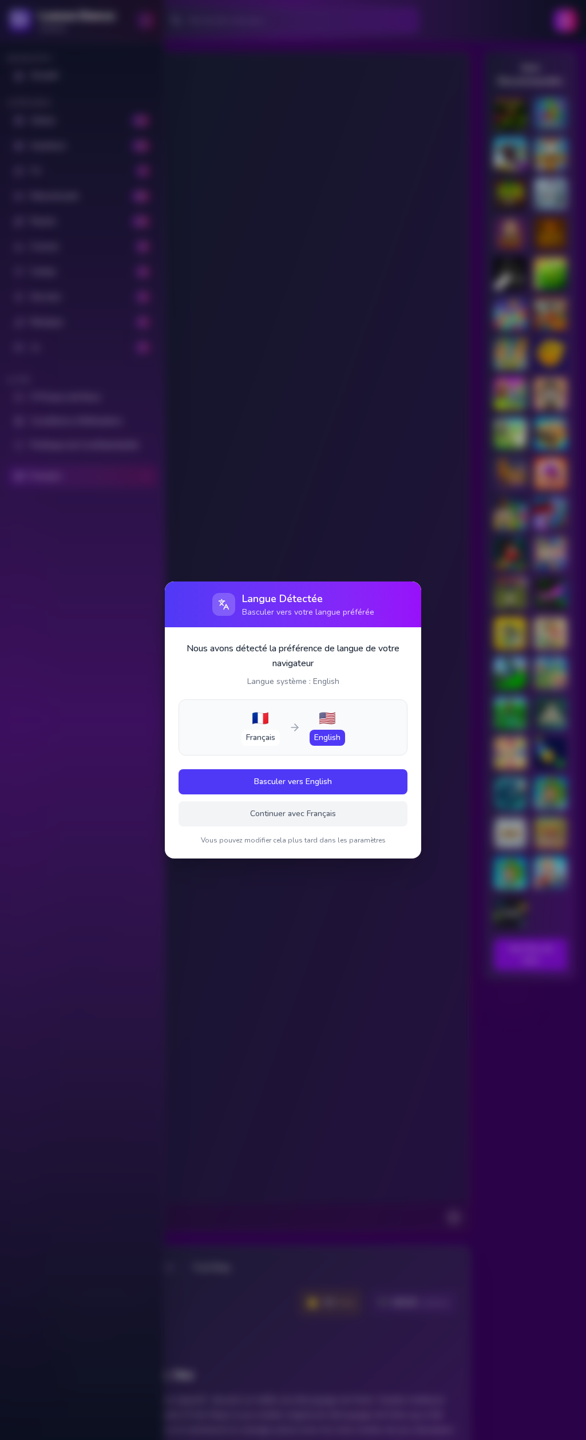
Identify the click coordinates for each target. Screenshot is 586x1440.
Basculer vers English (293, 781)
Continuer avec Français (293, 813)
